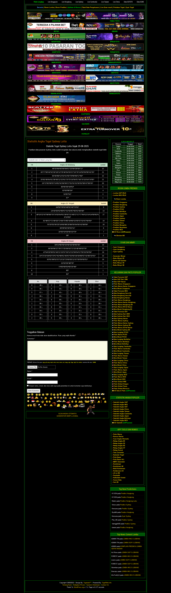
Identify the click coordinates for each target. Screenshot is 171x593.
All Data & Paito (119, 391)
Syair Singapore (119, 247)
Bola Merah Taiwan (120, 358)
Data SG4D (140, 2)
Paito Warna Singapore (122, 284)
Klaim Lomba (121, 199)
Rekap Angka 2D (119, 441)
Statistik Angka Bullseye (122, 418)
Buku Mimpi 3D (118, 263)
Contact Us (105, 585)
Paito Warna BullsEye (121, 342)
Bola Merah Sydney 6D (122, 330)
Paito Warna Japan (120, 370)
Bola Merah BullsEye (121, 344)
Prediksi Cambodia (120, 214)
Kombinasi (117, 464)
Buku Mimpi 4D (118, 265)
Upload (61, 362)
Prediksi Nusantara (120, 227)
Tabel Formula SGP (121, 277)
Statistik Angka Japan (121, 416)
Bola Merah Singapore (122, 288)
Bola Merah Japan (120, 372)
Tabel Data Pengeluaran (90, 7)
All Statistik (118, 423)
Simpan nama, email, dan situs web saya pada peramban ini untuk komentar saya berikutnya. (60, 386)
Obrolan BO (120, 235)
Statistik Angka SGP (120, 402)
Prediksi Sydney (119, 207)
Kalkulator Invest (119, 478)
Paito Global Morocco (121, 388)
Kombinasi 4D (118, 466)
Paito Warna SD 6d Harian (123, 327)
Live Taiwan (105, 2)
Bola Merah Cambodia (122, 351)
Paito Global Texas (120, 386)
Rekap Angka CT (119, 448)
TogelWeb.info (106, 583)
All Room (117, 232)
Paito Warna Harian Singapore (124, 286)
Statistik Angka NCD (120, 420)
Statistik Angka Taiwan (121, 411)
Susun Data (117, 480)
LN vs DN (116, 473)
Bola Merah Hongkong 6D (123, 309)
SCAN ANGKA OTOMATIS (67, 414)
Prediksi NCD (118, 230)
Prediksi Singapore (120, 202)
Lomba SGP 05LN (119, 193)
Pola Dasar (117, 457)
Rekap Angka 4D (119, 445)
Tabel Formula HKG (121, 291)
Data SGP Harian (120, 282)
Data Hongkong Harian (122, 298)
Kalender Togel (118, 455)
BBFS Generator (119, 462)
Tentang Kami (67, 585)
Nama (29, 371)
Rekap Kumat (118, 450)
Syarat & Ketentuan (93, 585)
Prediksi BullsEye (119, 211)
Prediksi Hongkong (120, 205)
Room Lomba (49, 7)
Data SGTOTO (128, 2)
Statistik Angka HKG (120, 404)
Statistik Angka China (121, 409)
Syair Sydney (118, 252)
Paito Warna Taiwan (121, 356)
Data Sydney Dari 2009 (122, 314)
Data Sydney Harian (121, 318)
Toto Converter (118, 452)
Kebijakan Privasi (79, 585)
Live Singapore (53, 2)
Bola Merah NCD (119, 379)
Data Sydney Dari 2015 (122, 316)
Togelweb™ (87, 583)
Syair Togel (130, 7)
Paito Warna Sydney (121, 321)
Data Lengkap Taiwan (121, 353)
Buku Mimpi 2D (118, 258)
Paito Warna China (120, 363)
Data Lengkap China (121, 360)
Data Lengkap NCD (120, 375)
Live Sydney (79, 2)
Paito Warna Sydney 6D (122, 325)
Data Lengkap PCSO (121, 332)
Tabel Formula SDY (121, 312)
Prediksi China (118, 223)
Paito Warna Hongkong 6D (123, 305)
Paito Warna (117, 434)
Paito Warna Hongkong (122, 300)
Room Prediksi (61, 7)
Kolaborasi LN (118, 471)
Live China (116, 2)
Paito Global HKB (120, 382)
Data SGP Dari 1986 (121, 279)
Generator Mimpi (119, 256)
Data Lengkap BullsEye (122, 339)
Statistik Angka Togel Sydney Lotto (47, 141)
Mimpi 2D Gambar (119, 260)
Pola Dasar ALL (118, 459)
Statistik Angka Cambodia (122, 414)
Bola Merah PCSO (120, 337)
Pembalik (116, 475)
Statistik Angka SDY (120, 407)
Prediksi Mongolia (119, 225)
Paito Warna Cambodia (122, 349)
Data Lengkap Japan (121, 367)
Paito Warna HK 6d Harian (123, 307)
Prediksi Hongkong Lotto (128, 501)
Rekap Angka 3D (119, 443)
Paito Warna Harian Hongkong (124, 302)
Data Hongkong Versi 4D (122, 293)
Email (29, 378)
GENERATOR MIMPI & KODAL (67, 416)
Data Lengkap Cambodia (122, 346)
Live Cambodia (92, 2)
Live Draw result (106, 7)
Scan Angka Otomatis (121, 439)
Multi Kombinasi (119, 468)
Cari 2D (115, 482)
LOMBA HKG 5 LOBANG (131, 539)
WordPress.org (79, 587)
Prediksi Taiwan (119, 220)
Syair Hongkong (119, 249)
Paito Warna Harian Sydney (123, 323)
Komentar (31, 339)
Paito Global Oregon (121, 384)
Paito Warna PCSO (120, 334)
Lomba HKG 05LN (119, 195)
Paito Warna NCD (120, 377)
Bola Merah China (120, 365)
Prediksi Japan (118, 216)
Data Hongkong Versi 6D (122, 295)
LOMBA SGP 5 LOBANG (131, 542)
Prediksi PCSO (118, 209)
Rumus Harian (118, 436)
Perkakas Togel (118, 7)
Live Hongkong (66, 2)
